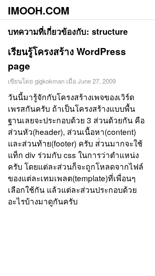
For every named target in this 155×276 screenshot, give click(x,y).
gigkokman (49, 81)
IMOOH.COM (38, 10)
